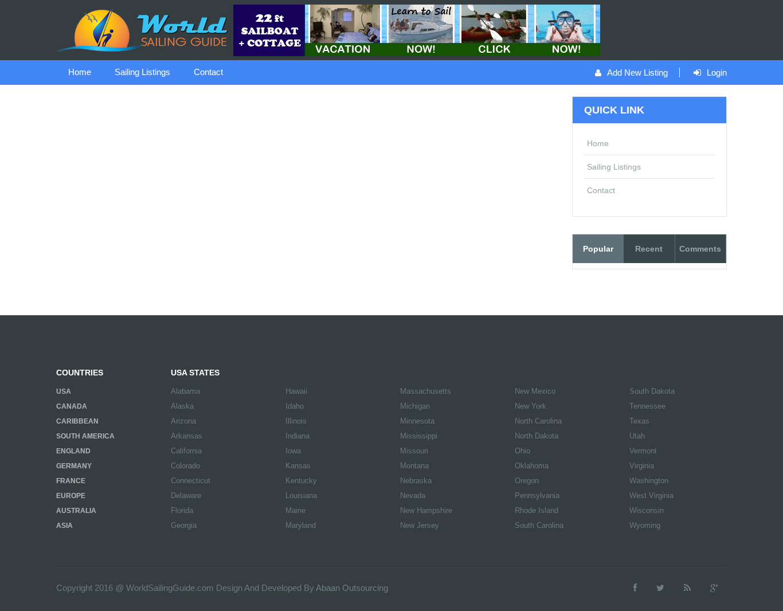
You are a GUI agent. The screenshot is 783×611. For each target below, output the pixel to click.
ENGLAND (73, 451)
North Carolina (538, 421)
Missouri (414, 450)
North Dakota (536, 436)
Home (79, 72)
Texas (639, 421)
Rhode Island (536, 510)
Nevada (412, 495)
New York (530, 406)
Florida (182, 510)
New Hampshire (426, 510)
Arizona (183, 421)
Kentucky (301, 480)
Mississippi (418, 436)
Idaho (294, 406)
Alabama (185, 391)
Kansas (298, 465)
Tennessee (647, 406)
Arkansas (186, 436)
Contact (208, 72)
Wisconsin (646, 510)
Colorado (185, 465)
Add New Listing (637, 72)
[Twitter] (660, 588)
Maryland (300, 525)
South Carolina (539, 525)
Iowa (293, 450)
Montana (414, 465)
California (186, 450)
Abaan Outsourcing (352, 588)
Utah (637, 436)
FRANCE (70, 481)
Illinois (296, 421)
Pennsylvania (537, 495)
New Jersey (419, 525)
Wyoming (644, 525)
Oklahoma (532, 465)
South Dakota (652, 391)
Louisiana (301, 495)
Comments (700, 248)
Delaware (186, 495)
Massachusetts (425, 391)
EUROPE (70, 496)
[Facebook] (635, 588)
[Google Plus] (714, 588)
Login (717, 72)
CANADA (71, 406)
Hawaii (296, 391)
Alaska (182, 406)
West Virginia (651, 495)
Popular (598, 248)
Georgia (184, 525)
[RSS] (687, 588)
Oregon (527, 480)
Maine (295, 510)
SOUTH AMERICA (85, 436)
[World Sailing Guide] (143, 29)
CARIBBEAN (77, 421)
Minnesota (417, 421)
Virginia (641, 465)
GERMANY (74, 466)
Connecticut (190, 480)
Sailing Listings (142, 72)
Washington (648, 480)
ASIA (64, 526)
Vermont (643, 450)
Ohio (522, 450)
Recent (649, 248)
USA (63, 391)
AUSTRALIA (76, 511)
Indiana (297, 436)
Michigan (415, 406)
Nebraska (416, 480)
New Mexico (535, 391)
